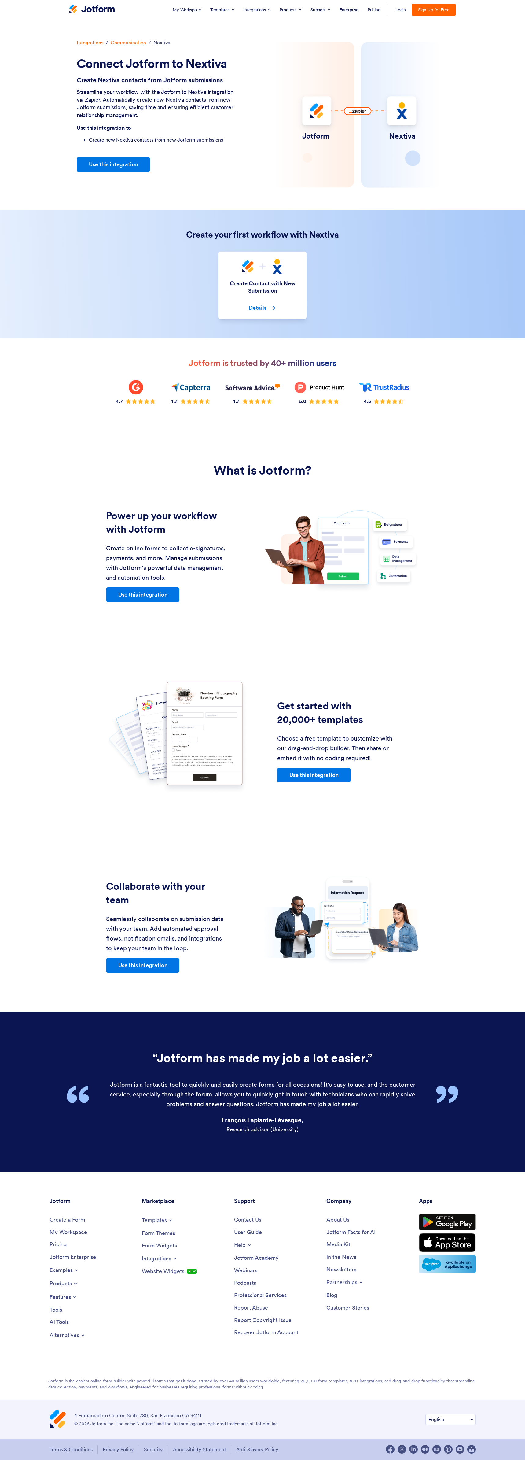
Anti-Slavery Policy (257, 1449)
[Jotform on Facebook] (390, 1449)
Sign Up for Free (434, 10)
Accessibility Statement (199, 1449)
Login (400, 10)
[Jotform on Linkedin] (413, 1449)
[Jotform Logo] (92, 9)
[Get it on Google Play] (447, 1222)
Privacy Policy (118, 1449)
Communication (128, 42)
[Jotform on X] (402, 1449)
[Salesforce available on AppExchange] (447, 1264)
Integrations (90, 42)
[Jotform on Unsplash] (471, 1449)
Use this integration (113, 164)
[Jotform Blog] (436, 1449)
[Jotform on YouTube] (460, 1449)
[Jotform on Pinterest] (448, 1449)
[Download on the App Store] (447, 1242)
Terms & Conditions (71, 1449)
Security (153, 1449)
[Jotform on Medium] (425, 1449)
